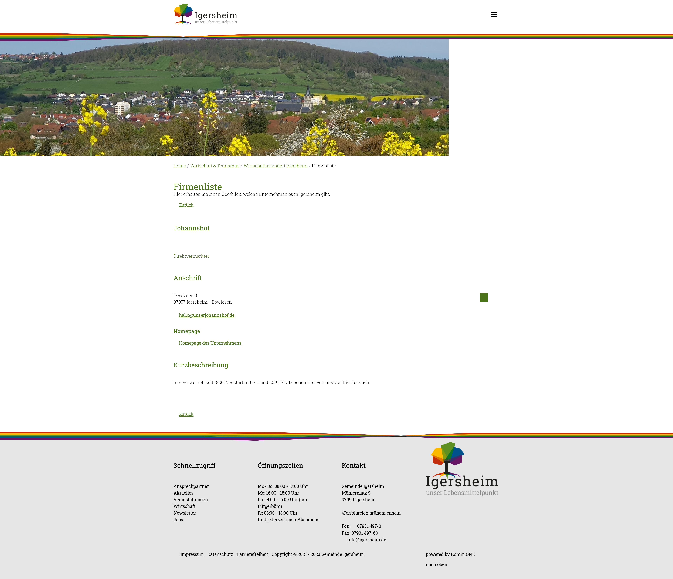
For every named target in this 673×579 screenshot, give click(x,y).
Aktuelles (183, 493)
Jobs (178, 519)
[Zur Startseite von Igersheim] (205, 14)
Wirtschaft (185, 506)
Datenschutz (220, 554)
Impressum (192, 554)
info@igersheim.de (366, 540)
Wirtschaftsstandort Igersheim (275, 166)
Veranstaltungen (191, 499)
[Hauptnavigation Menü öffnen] (494, 14)
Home (180, 166)
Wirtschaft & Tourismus (214, 166)
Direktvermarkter (191, 256)
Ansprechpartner (191, 486)
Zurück (186, 205)
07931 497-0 (369, 526)
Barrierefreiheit (252, 554)
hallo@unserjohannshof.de (206, 315)
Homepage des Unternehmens (210, 343)
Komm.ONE (463, 554)
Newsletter (185, 513)
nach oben (436, 564)
